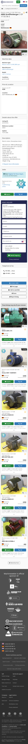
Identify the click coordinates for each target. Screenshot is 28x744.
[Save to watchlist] (24, 13)
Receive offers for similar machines (12, 249)
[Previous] (2, 43)
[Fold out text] (14, 346)
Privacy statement (14, 259)
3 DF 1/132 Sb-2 (6, 74)
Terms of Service (10, 741)
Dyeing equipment (7, 658)
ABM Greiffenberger (7, 69)
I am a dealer (8, 246)
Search (24, 5)
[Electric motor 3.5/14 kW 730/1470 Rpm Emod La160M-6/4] (14, 484)
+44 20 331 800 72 (10, 644)
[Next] (25, 43)
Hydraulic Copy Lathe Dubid (14, 668)
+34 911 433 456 (9, 651)
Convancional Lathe (8, 665)
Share (14, 293)
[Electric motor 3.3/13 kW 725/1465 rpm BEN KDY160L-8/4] (14, 442)
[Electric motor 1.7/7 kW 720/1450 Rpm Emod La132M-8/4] (14, 400)
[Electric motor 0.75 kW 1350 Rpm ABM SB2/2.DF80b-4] (14, 526)
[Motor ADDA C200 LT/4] (14, 317)
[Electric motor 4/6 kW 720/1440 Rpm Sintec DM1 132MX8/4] (14, 358)
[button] (26, 1)
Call (21, 194)
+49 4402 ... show (10, 271)
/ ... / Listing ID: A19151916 (10, 8)
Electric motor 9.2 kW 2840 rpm (11, 64)
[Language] (24, 1)
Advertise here (14, 563)
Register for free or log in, (16, 174)
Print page (14, 286)
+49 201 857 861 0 (10, 646)
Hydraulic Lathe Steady (20, 658)
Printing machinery (20, 665)
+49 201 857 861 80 (10, 649)
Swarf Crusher (6, 661)
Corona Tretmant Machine (18, 661)
